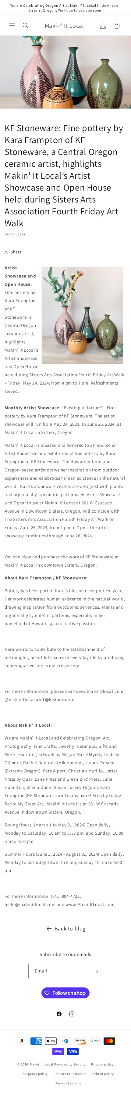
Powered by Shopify (70, 1064)
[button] (12, 25)
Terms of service (68, 1083)
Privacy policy (102, 1064)
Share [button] (16, 252)
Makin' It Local (42, 1064)
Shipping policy (35, 1074)
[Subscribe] (96, 971)
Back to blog (70, 928)
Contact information (70, 1074)
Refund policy (103, 1074)
